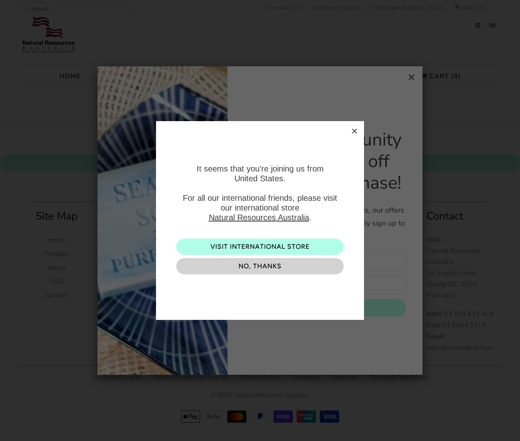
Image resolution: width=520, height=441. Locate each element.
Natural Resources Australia (259, 217)
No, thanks (260, 266)
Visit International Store (260, 246)
